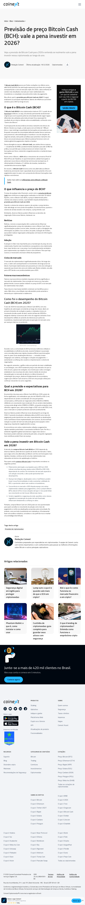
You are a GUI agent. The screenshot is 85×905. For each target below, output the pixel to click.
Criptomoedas (19, 21)
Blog (11, 21)
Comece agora (13, 679)
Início (6, 21)
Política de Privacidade (61, 875)
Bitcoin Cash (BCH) (12, 85)
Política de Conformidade (74, 875)
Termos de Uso (50, 875)
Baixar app (76, 901)
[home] (11, 4)
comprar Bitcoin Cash (23, 461)
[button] (79, 4)
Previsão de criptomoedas (14, 529)
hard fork (7, 113)
